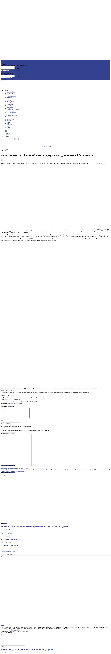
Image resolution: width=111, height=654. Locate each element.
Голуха (18, 469)
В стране (6, 131)
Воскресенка (9, 469)
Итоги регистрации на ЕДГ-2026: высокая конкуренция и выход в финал (27, 650)
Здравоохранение (11, 96)
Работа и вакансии (11, 113)
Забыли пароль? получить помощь (9, 71)
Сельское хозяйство (12, 115)
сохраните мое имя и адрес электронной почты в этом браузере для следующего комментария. (26, 430)
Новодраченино (98, 469)
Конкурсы (9, 97)
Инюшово (53, 469)
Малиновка (82, 469)
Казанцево (57, 469)
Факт (8, 123)
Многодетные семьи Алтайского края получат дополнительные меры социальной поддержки (35, 527)
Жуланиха (35, 469)
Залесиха (40, 469)
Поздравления (7, 134)
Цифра (8, 126)
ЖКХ (8, 94)
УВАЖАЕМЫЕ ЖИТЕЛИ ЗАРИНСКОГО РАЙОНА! (25, 401)
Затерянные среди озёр (9, 545)
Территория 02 (10, 119)
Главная (6, 89)
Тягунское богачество (9, 552)
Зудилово (44, 469)
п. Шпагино (18, 471)
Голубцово (14, 469)
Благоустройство (11, 92)
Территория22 (25, 631)
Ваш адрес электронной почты (22, 76)
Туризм (8, 122)
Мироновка (87, 469)
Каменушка (62, 469)
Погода (8, 108)
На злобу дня (10, 102)
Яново (8, 471)
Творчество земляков (12, 118)
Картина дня (7, 151)
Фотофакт (9, 124)
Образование (10, 105)
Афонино (18, 468)
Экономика (9, 128)
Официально (10, 107)
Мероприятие (10, 101)
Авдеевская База (4, 468)
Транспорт (9, 120)
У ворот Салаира (7, 533)
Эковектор (9, 127)
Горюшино (26, 469)
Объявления (7, 133)
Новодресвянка (105, 469)
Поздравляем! (10, 111)
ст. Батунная (23, 471)
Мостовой (92, 469)
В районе (6, 90)
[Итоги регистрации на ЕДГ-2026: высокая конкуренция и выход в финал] (13, 645)
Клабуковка (68, 469)
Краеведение (10, 98)
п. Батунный (12, 471)
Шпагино (4, 471)
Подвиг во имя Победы (13, 109)
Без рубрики (7, 149)
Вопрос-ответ (10, 93)
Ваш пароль (18, 68)
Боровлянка (23, 468)
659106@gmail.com (15, 630)
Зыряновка (48, 469)
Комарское (77, 469)
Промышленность (11, 112)
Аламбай (10, 468)
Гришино (31, 469)
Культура (9, 100)
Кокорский (73, 469)
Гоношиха (22, 469)
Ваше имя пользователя (21, 67)
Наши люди (10, 104)
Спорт (8, 116)
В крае (5, 130)
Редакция (6, 136)
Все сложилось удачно (9, 539)
